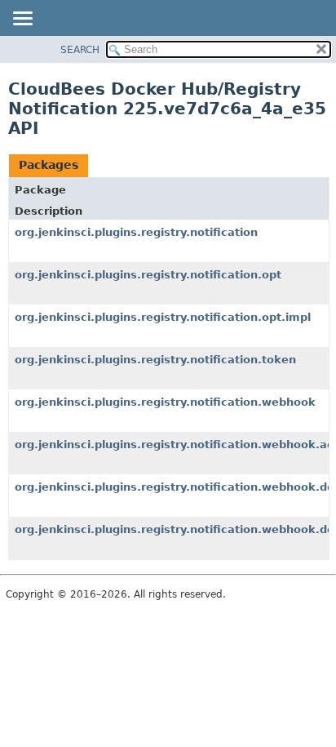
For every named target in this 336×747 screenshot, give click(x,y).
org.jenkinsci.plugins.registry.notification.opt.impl (163, 317)
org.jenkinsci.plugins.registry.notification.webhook (165, 402)
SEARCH (79, 50)
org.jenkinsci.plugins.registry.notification (136, 232)
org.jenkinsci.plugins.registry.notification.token (155, 359)
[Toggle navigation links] (22, 19)
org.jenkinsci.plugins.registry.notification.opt (148, 275)
